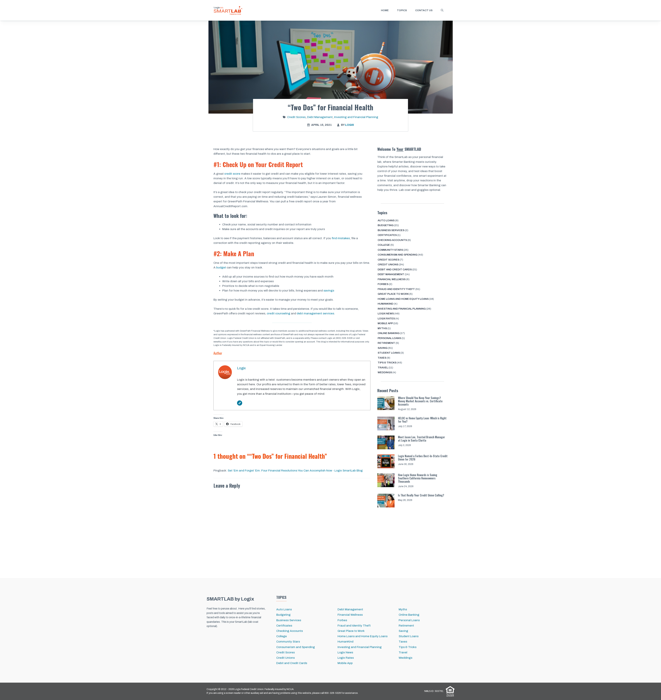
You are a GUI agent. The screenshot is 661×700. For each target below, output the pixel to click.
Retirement (386, 343)
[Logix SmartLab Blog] (228, 10)
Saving (382, 348)
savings (328, 290)
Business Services (391, 230)
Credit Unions (388, 264)
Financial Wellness (392, 279)
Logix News (386, 313)
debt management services (315, 313)
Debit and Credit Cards (395, 269)
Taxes (382, 357)
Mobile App (385, 323)
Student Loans (389, 352)
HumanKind (385, 303)
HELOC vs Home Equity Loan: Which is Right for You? (422, 419)
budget (221, 267)
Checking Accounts (392, 240)
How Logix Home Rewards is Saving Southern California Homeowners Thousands (417, 478)
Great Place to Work (393, 294)
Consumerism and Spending (397, 254)
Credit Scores (296, 117)
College (384, 244)
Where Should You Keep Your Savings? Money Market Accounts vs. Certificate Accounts (420, 401)
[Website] (239, 403)
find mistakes (341, 238)
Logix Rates (386, 318)
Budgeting (386, 225)
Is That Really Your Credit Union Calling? (421, 495)
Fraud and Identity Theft (396, 289)
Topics (402, 10)
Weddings (385, 372)
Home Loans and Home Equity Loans (403, 299)
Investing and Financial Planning (356, 117)
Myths (382, 328)
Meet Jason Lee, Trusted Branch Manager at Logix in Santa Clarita (421, 438)
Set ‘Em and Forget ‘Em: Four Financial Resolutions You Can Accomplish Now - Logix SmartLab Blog (295, 470)
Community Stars (390, 249)
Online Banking (389, 333)
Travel (383, 367)
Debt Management (320, 117)
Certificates (387, 235)
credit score (232, 173)
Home (385, 10)
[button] (442, 10)
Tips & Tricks (387, 362)
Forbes (383, 284)
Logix (349, 124)
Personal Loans (389, 338)
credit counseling (278, 313)
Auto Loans (386, 220)
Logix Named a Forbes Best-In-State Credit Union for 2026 (423, 457)
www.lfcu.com (220, 342)
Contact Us (424, 10)
